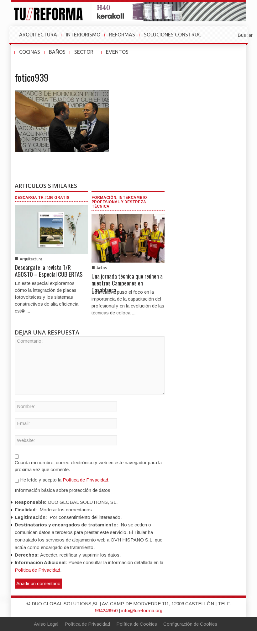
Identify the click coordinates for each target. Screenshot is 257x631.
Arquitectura (31, 259)
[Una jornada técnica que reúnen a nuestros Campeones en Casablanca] (128, 238)
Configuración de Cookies (190, 624)
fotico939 (32, 77)
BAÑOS (57, 52)
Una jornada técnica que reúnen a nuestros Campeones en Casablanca (127, 282)
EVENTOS (120, 55)
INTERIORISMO (83, 34)
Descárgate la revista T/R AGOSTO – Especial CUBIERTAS (49, 270)
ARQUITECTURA (38, 34)
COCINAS (29, 52)
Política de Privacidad (85, 479)
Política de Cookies (136, 624)
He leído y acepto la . (64, 479)
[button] (229, 34)
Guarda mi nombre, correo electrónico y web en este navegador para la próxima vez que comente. (88, 466)
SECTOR (86, 55)
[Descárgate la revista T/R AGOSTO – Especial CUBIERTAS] (51, 228)
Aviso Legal (46, 624)
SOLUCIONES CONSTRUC (172, 34)
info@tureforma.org (141, 610)
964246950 (106, 610)
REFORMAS (122, 34)
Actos (102, 268)
